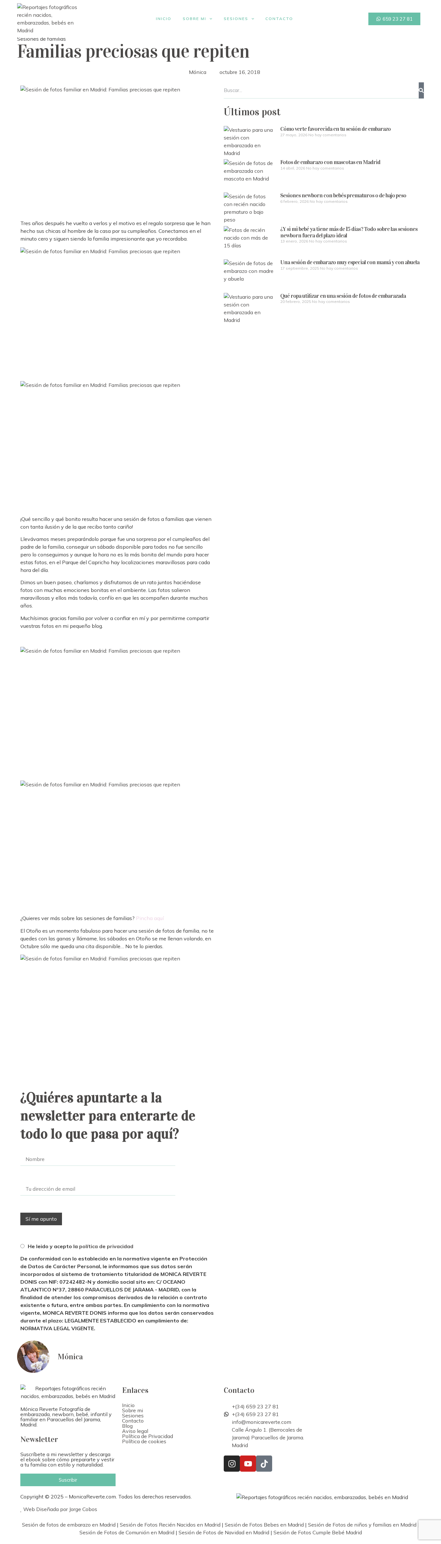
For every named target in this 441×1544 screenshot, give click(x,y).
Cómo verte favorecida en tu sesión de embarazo (335, 128)
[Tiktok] (264, 1464)
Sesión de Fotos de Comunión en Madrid (126, 1532)
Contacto (279, 18)
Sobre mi (194, 18)
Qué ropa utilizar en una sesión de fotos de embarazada (343, 295)
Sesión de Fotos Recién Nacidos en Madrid (170, 1524)
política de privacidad (106, 1246)
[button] (169, 1410)
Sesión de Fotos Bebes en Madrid (264, 1524)
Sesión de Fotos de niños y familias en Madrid (362, 1524)
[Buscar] (421, 90)
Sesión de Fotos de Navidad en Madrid (224, 1532)
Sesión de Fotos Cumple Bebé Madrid (317, 1532)
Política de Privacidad (147, 1436)
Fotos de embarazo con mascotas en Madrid (330, 162)
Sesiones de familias (41, 39)
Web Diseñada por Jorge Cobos (59, 1509)
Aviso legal (135, 1431)
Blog (127, 1425)
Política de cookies (144, 1441)
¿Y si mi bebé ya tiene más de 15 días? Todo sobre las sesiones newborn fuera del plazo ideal (348, 232)
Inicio (163, 18)
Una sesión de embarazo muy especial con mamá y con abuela (349, 262)
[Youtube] (248, 1464)
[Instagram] (232, 1464)
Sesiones (236, 18)
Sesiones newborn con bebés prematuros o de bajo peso (343, 195)
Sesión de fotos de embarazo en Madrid (69, 1524)
